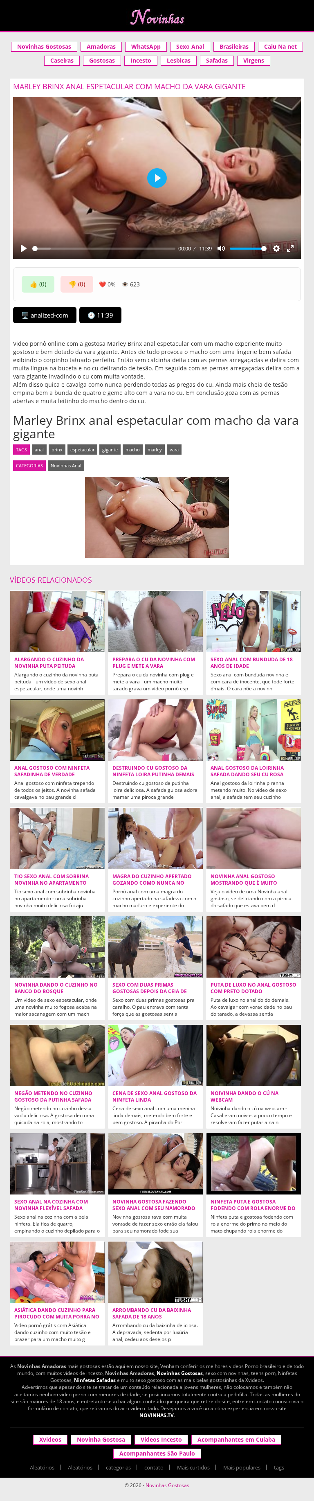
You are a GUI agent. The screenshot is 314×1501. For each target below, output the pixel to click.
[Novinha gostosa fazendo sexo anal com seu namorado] (155, 1163)
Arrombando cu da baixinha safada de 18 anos (151, 1313)
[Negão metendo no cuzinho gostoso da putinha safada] (57, 1055)
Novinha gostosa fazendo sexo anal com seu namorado (153, 1205)
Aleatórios (42, 1467)
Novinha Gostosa (101, 1439)
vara (174, 449)
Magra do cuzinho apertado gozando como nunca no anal (152, 883)
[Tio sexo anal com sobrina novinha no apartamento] (57, 838)
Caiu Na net (280, 46)
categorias (118, 1467)
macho (133, 449)
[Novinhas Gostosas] (157, 17)
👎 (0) (77, 284)
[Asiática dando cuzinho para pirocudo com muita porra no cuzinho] (57, 1272)
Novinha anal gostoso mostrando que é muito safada (244, 883)
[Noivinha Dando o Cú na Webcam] (253, 1055)
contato (154, 1467)
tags (279, 1467)
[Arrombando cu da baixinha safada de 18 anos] (155, 1272)
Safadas (217, 60)
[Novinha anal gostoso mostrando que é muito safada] (253, 838)
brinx (57, 449)
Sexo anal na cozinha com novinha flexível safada (51, 1205)
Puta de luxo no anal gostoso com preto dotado (253, 988)
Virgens (253, 60)
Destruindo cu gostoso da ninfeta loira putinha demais (153, 771)
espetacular (82, 449)
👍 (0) (38, 284)
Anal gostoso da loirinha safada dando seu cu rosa (247, 771)
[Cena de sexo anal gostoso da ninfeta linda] (155, 1055)
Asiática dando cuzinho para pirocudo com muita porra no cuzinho (56, 1317)
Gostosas (102, 60)
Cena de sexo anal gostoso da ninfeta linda (154, 1096)
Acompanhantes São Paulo (157, 1453)
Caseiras (62, 60)
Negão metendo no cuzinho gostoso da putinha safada (53, 1096)
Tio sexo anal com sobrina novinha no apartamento (51, 879)
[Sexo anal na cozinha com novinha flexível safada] (57, 1163)
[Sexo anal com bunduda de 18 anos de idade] (253, 621)
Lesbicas (179, 60)
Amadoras (101, 46)
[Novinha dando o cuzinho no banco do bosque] (57, 947)
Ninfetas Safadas (95, 1380)
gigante (110, 449)
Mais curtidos (193, 1467)
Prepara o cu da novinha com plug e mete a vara (153, 662)
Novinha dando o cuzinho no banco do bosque (56, 988)
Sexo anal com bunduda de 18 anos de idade (252, 662)
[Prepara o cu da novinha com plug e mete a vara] (155, 621)
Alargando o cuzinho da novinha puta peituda (49, 662)
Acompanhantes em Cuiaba (236, 1439)
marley (155, 449)
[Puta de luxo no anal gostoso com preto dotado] (253, 947)
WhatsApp (146, 46)
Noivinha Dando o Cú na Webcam (244, 1096)
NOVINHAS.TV (156, 1415)
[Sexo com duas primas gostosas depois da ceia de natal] (155, 947)
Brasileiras (234, 46)
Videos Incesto (161, 1439)
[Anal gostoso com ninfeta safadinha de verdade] (57, 730)
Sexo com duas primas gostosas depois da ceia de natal (149, 991)
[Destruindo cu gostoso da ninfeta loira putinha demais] (155, 730)
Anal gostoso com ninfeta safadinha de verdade (52, 771)
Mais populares (241, 1467)
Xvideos (50, 1439)
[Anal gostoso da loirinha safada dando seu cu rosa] (253, 730)
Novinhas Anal (66, 465)
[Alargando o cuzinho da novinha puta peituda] (57, 621)
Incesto (140, 60)
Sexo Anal (190, 46)
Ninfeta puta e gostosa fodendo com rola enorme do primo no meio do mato (253, 1208)
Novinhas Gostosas (44, 46)
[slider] (103, 248)
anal (39, 449)
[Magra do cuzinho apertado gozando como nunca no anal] (155, 838)
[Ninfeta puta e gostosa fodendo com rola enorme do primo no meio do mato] (253, 1163)
